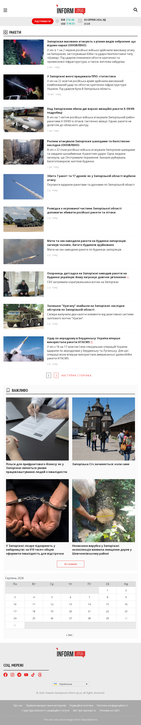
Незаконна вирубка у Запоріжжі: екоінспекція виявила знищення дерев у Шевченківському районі (102, 549)
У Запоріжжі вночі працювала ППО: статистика (81, 76)
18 (33, 611)
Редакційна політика (81, 705)
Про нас (18, 705)
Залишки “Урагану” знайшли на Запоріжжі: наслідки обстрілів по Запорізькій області (85, 307)
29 (107, 618)
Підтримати (43, 21)
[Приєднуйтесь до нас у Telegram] (19, 675)
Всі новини (70, 564)
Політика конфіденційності (112, 705)
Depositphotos (89, 719)
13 (70, 604)
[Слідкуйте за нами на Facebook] (5, 675)
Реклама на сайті (110, 710)
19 (52, 611)
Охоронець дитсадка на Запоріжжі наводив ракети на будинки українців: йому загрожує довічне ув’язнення (87, 275)
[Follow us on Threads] (40, 675)
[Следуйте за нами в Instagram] (12, 675)
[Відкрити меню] (5, 10)
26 (52, 618)
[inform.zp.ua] (70, 10)
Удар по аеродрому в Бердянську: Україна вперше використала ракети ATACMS (83, 340)
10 (15, 604)
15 (107, 604)
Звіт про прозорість (84, 710)
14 (89, 604)
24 (15, 618)
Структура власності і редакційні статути (45, 710)
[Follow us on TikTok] (33, 675)
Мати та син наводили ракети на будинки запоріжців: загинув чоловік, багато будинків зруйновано (86, 243)
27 (70, 618)
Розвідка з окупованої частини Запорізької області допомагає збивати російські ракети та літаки (84, 210)
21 (89, 611)
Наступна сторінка (77, 375)
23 (126, 611)
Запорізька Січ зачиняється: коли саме (100, 464)
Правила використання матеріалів (46, 705)
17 (15, 611)
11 (33, 604)
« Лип (69, 635)
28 (89, 618)
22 (107, 611)
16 (126, 604)
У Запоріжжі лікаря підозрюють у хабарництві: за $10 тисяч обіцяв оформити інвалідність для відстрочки (35, 549)
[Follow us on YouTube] (26, 675)
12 (52, 604)
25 (33, 618)
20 (70, 611)
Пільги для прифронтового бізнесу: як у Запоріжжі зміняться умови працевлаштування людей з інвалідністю (36, 468)
